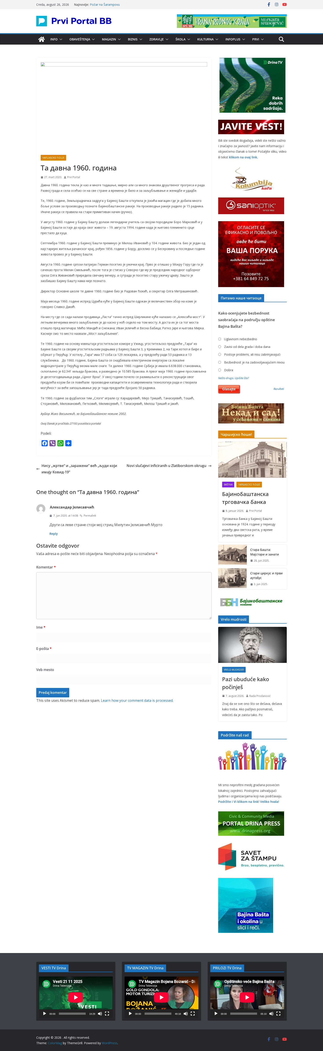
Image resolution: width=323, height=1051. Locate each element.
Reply (53, 534)
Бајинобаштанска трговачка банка (245, 497)
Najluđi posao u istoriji (106, 4)
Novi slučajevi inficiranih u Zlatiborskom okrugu (166, 465)
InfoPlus (232, 39)
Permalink (90, 515)
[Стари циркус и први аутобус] (232, 578)
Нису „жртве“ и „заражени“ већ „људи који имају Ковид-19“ (79, 468)
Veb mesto (45, 669)
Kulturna (205, 39)
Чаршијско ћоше (53, 157)
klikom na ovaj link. (243, 157)
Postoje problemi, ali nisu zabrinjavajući (252, 354)
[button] (60, 39)
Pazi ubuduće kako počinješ (245, 683)
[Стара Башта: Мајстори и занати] (232, 555)
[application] (76, 997)
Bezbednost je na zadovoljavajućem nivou (254, 362)
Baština (228, 484)
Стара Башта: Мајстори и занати (264, 552)
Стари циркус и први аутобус (266, 575)
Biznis (133, 39)
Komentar (46, 567)
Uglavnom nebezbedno (240, 339)
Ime (40, 627)
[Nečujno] (100, 1013)
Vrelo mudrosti (234, 669)
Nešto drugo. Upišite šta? (233, 378)
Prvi (255, 39)
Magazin (109, 39)
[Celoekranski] (107, 1013)
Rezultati (279, 389)
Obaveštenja (79, 39)
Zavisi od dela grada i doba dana (247, 347)
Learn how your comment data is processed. (137, 700)
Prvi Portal (73, 177)
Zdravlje (156, 39)
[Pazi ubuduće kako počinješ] (252, 645)
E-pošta (44, 648)
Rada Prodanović (260, 696)
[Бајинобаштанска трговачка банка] (252, 460)
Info (54, 39)
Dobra (228, 370)
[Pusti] (44, 1013)
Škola (180, 39)
